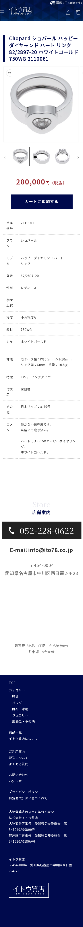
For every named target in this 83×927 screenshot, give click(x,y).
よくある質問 (18, 764)
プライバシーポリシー (25, 792)
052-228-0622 (47, 530)
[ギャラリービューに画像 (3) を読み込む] (62, 156)
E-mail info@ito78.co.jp (41, 550)
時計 (15, 696)
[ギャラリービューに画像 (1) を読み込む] (20, 156)
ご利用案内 (17, 751)
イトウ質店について (23, 739)
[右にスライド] (78, 157)
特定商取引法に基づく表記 (28, 798)
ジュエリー (20, 715)
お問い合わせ (18, 775)
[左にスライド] (5, 157)
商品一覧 (15, 732)
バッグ (17, 703)
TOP (12, 683)
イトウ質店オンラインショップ (47, 923)
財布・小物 (20, 709)
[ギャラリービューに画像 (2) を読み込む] (41, 156)
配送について (18, 758)
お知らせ (15, 781)
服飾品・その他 (23, 721)
